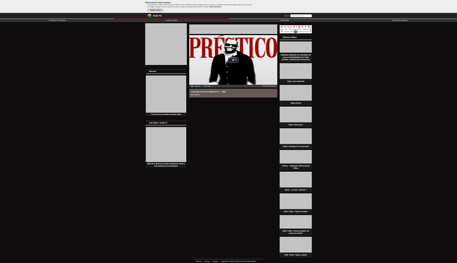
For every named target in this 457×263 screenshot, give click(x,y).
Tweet (209, 86)
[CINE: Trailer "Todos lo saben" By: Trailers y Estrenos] (296, 203)
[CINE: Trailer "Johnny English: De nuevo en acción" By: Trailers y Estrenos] (296, 225)
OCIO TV (157, 15)
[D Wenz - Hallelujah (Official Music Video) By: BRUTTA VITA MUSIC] (296, 160)
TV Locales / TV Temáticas (57, 20)
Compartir (197, 86)
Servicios (207, 261)
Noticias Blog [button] (285, 20)
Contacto (215, 261)
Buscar (287, 16)
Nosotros (199, 261)
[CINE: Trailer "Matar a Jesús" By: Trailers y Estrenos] (296, 246)
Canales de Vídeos (171, 20)
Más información (215, 7)
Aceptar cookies (155, 10)
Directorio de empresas (400, 20)
